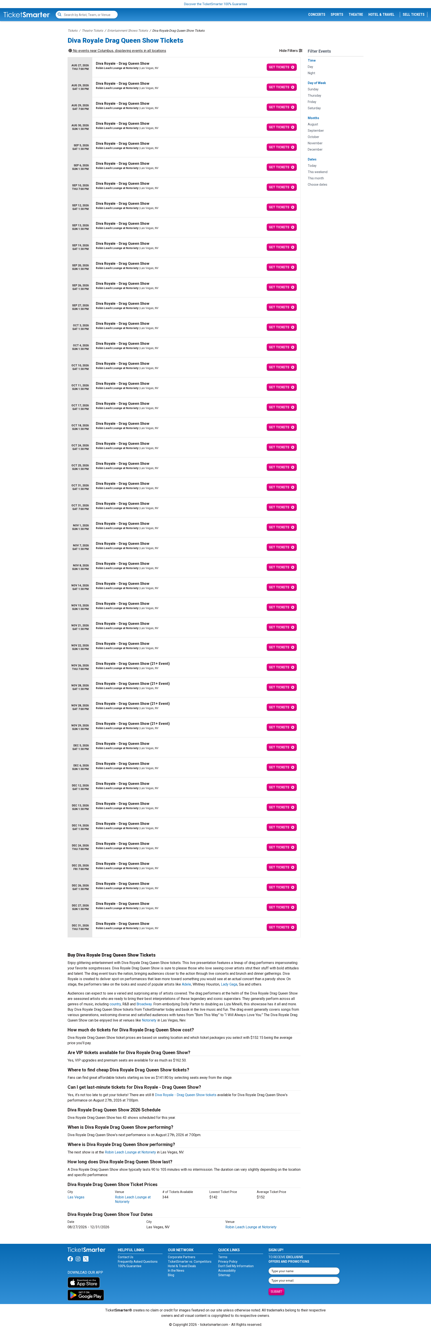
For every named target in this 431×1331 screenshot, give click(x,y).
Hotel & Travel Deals (182, 1266)
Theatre (356, 14)
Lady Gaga (229, 984)
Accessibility (227, 1270)
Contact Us (125, 1257)
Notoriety (149, 1020)
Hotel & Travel (381, 14)
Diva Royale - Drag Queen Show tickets (185, 1095)
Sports (337, 14)
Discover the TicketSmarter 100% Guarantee (215, 4)
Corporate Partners (181, 1257)
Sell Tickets (413, 14)
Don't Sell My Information (236, 1266)
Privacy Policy (227, 1261)
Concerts (316, 14)
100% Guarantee (129, 1266)
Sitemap (224, 1275)
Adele (186, 984)
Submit (276, 1291)
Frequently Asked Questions (138, 1261)
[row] (184, 67)
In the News (176, 1270)
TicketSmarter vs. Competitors (189, 1261)
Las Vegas (76, 1197)
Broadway (144, 1004)
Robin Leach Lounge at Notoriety (130, 1152)
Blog (171, 1275)
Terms (222, 1257)
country (115, 1004)
